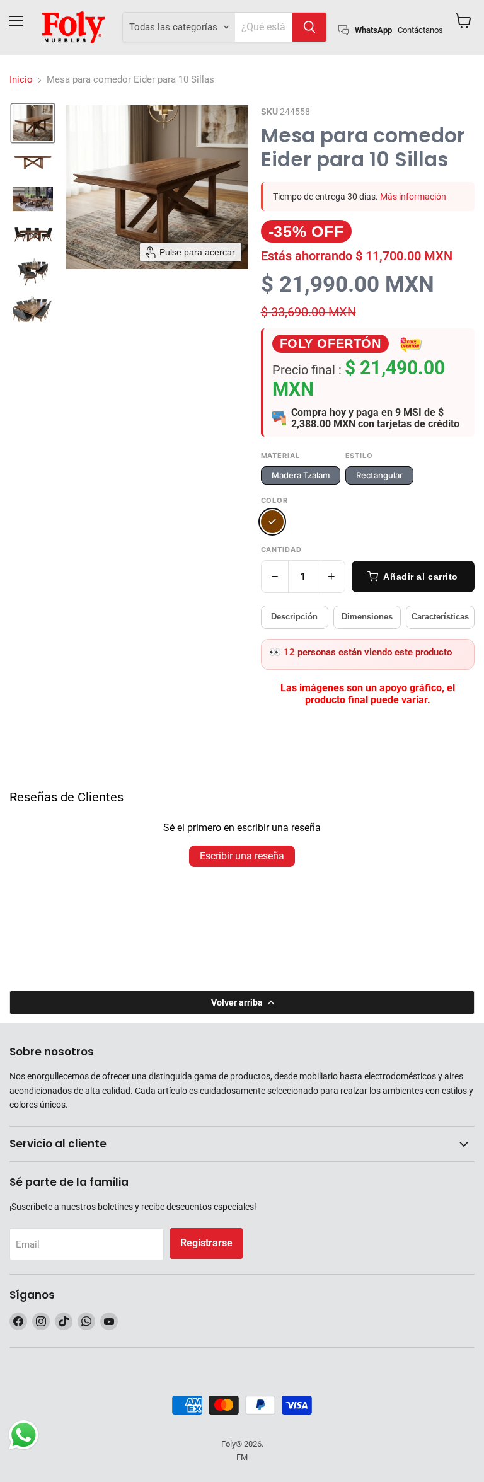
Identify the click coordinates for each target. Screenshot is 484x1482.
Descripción (294, 616)
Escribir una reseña (242, 856)
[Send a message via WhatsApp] (23, 1435)
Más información (413, 197)
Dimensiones (367, 616)
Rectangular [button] (379, 475)
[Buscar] (309, 27)
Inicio (21, 79)
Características (440, 616)
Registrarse (206, 1243)
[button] (32, 123)
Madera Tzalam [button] (301, 475)
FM (242, 1457)
